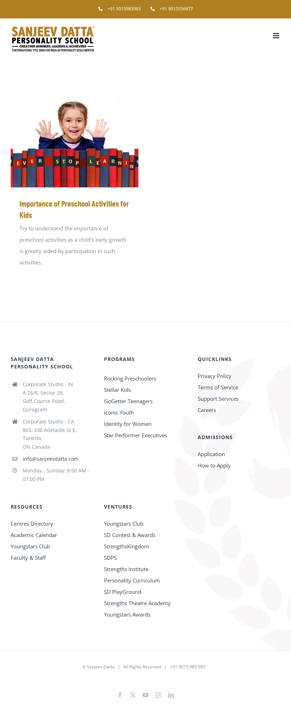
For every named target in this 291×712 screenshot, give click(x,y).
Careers (207, 409)
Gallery (85, 140)
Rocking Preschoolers (130, 378)
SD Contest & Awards (129, 534)
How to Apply (214, 465)
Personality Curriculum (132, 580)
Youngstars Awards (127, 614)
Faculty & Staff (28, 557)
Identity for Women (128, 423)
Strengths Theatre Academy (137, 603)
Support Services (218, 398)
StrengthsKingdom (126, 546)
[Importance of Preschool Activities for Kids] (74, 139)
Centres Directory (32, 523)
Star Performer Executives (135, 435)
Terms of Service (218, 387)
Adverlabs (120, 678)
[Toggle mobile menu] (276, 35)
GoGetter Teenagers (128, 401)
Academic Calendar (34, 534)
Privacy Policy (214, 375)
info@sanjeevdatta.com (50, 458)
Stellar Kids (117, 389)
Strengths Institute (126, 569)
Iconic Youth (119, 412)
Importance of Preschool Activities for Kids (64, 140)
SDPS (110, 557)
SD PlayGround (122, 591)
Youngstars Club (30, 546)
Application (211, 454)
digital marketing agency (157, 678)
